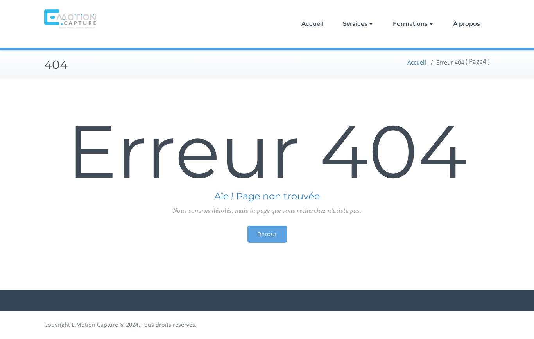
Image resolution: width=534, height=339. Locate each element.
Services (355, 23)
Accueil (312, 23)
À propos (466, 23)
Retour (267, 234)
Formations (410, 23)
